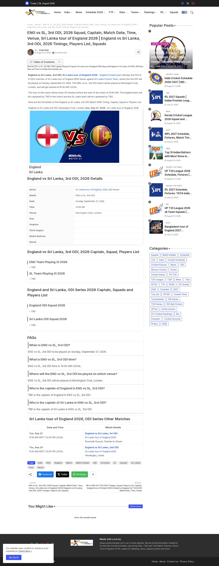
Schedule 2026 (94, 12)
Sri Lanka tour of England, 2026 (91, 189)
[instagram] (193, 3)
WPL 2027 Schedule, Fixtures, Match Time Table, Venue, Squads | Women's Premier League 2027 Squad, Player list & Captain (178, 136)
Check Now (24, 551)
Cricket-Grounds (172, 319)
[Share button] (93, 474)
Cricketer (164, 289)
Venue (38, 24)
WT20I (166, 294)
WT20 (154, 284)
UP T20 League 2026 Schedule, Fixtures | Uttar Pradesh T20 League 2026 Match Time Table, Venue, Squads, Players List (177, 173)
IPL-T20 (173, 274)
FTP (111, 12)
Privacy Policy (187, 561)
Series (173, 269)
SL (115, 463)
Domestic (155, 319)
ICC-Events (183, 284)
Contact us (172, 561)
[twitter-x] (188, 3)
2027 (175, 289)
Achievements (168, 309)
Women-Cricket (158, 269)
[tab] (57, 12)
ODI (95, 463)
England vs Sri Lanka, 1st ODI (101, 433)
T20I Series (156, 304)
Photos (154, 323)
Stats (122, 12)
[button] (184, 12)
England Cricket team (111, 75)
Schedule (105, 463)
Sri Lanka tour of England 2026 (80, 75)
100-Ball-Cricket (174, 304)
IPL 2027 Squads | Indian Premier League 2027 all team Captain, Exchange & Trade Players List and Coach (178, 99)
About (162, 561)
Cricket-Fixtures (159, 264)
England (58, 463)
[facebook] (182, 3)
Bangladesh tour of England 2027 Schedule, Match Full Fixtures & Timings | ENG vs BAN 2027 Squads (177, 229)
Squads (174, 12)
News (79, 12)
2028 (164, 323)
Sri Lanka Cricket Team (106, 79)
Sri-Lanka (135, 463)
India (67, 12)
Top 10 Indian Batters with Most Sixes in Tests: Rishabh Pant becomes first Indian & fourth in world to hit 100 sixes (179, 154)
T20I (169, 279)
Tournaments (157, 299)
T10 (163, 284)
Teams (134, 12)
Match (69, 463)
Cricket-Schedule (176, 260)
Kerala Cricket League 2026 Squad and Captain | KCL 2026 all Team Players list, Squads (178, 117)
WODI (171, 284)
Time (31, 467)
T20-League (157, 279)
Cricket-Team (180, 294)
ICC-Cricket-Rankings (161, 314)
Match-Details (82, 463)
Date (40, 463)
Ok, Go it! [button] (13, 557)
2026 (153, 289)
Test (187, 279)
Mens (178, 279)
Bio (177, 314)
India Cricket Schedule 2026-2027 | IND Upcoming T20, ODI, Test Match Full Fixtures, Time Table (178, 80)
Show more (135, 506)
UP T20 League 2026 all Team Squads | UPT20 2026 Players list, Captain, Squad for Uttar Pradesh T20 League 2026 (178, 210)
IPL (162, 12)
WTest (154, 309)
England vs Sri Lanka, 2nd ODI (101, 447)
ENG (48, 463)
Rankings (149, 12)
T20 (153, 260)
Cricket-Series (158, 274)
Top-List (155, 294)
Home (57, 12)
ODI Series (173, 299)
